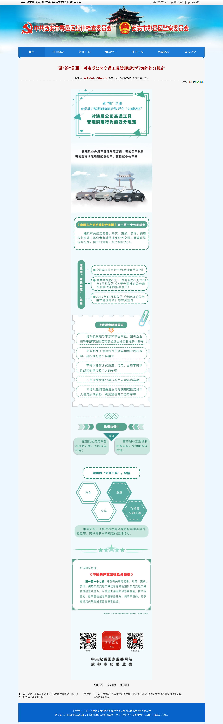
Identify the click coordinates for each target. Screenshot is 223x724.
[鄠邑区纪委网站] (105, 27)
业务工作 (137, 52)
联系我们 (195, 2)
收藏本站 (178, 2)
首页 (32, 52)
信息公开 (111, 52)
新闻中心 (84, 52)
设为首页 (161, 2)
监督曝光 (164, 52)
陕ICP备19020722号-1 (77, 715)
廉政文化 (190, 52)
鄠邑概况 (58, 52)
